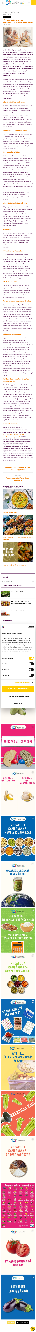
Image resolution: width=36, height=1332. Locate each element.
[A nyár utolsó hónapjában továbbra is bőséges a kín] (18, 1205)
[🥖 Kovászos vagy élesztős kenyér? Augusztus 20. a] (18, 746)
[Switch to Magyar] (29, 2)
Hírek (4, 17)
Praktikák (9, 17)
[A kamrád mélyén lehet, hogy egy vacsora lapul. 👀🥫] (18, 975)
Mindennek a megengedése (18, 689)
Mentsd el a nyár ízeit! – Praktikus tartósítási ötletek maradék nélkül (21, 602)
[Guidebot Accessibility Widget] (32, 1329)
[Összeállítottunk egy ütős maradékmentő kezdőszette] (18, 1021)
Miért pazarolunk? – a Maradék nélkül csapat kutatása (18, 538)
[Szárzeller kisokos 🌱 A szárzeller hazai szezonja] (18, 1113)
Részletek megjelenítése (22, 682)
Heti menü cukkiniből (10, 512)
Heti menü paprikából (17, 611)
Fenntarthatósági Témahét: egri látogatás (18, 479)
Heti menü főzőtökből (17, 592)
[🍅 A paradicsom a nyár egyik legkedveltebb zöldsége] (18, 1251)
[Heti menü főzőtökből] (5, 594)
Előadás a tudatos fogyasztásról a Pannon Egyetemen (18, 468)
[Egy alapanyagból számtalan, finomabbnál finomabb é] (18, 792)
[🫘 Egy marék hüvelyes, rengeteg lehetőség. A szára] (18, 838)
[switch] (31, 663)
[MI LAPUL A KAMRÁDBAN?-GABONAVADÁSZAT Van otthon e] (18, 1159)
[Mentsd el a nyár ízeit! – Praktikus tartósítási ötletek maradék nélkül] (5, 603)
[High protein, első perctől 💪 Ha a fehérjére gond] (18, 930)
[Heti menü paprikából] (5, 613)
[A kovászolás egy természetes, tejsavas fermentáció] (18, 884)
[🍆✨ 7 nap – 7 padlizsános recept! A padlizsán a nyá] (18, 1297)
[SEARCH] (33, 581)
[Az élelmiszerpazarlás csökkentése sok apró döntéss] (18, 1067)
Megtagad (18, 703)
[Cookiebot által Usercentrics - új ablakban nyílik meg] (26, 627)
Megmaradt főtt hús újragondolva (14, 565)
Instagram (7, 619)
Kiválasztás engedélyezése (18, 696)
